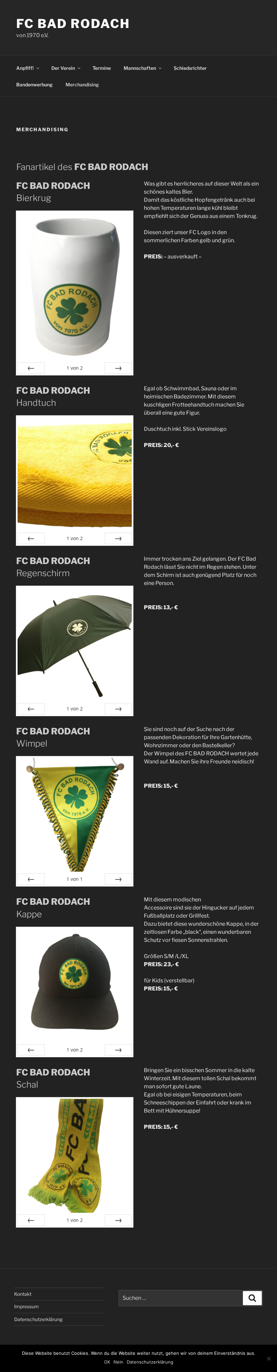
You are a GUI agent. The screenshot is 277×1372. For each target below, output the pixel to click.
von (75, 368)
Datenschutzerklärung (38, 1319)
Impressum (26, 1306)
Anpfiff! (25, 68)
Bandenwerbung (34, 84)
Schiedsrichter (190, 68)
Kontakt (22, 1294)
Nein (118, 1362)
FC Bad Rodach (73, 23)
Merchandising (82, 84)
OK (107, 1362)
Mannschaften (140, 68)
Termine (102, 68)
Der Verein (63, 68)
